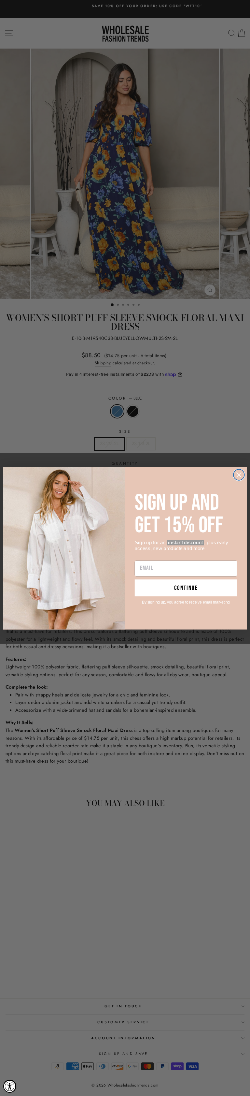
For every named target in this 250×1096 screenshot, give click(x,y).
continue (186, 588)
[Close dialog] (238, 474)
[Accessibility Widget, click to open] (9, 1086)
